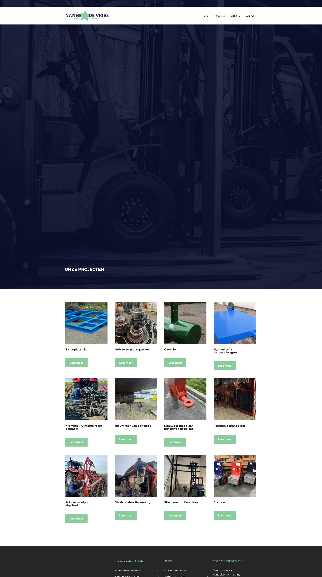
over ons (235, 15)
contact (250, 15)
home (205, 15)
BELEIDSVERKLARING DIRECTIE (128, 570)
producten (219, 15)
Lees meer (76, 363)
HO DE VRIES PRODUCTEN (175, 570)
